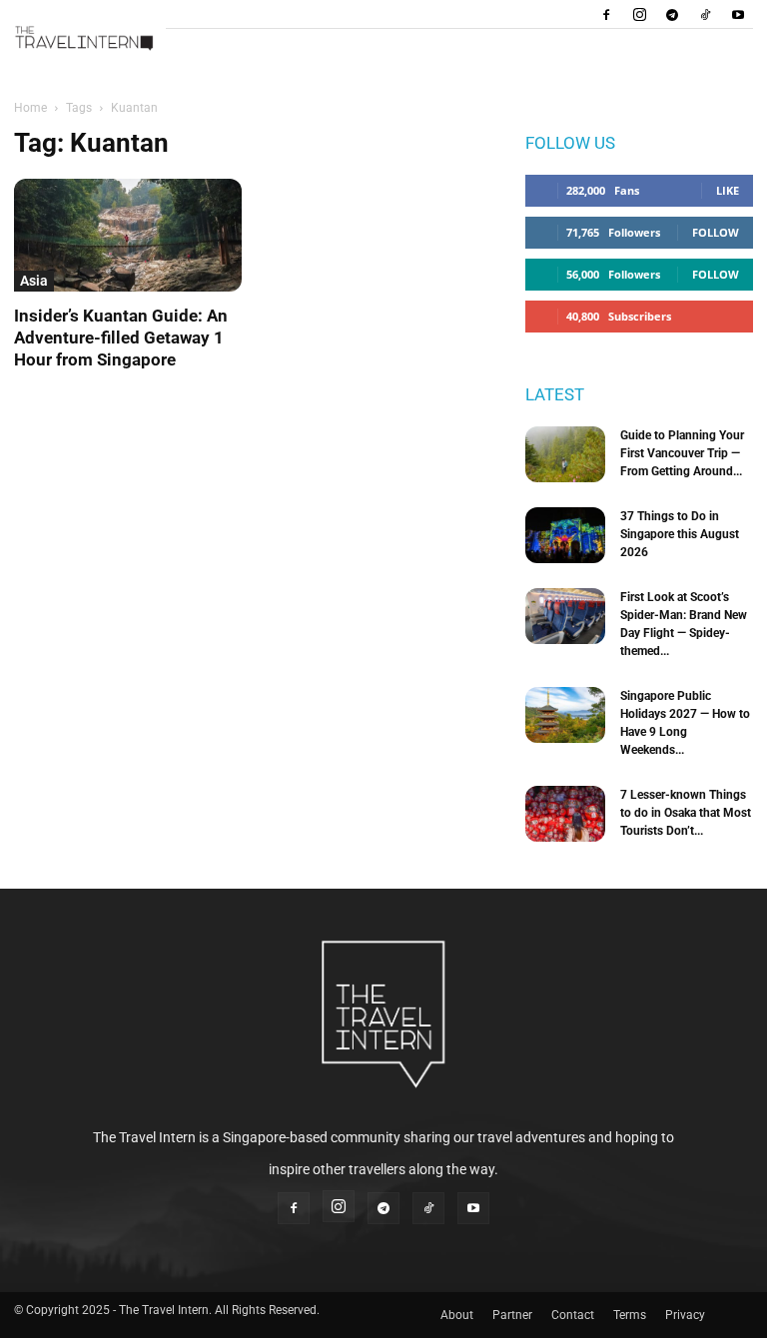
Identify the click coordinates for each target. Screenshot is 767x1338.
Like (727, 190)
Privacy (685, 1315)
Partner (512, 1315)
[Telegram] (672, 14)
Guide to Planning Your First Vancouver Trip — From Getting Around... (682, 453)
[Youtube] (738, 14)
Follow (715, 232)
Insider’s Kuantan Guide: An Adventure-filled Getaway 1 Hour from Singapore (121, 337)
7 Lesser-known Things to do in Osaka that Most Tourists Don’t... (685, 813)
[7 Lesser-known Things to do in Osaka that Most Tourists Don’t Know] (565, 814)
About (456, 1315)
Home (30, 108)
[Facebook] (606, 14)
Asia (34, 281)
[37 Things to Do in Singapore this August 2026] (565, 535)
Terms (629, 1315)
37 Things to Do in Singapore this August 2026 (679, 534)
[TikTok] (705, 14)
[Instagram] (639, 14)
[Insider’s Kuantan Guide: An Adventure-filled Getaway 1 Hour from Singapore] (128, 235)
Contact (572, 1315)
